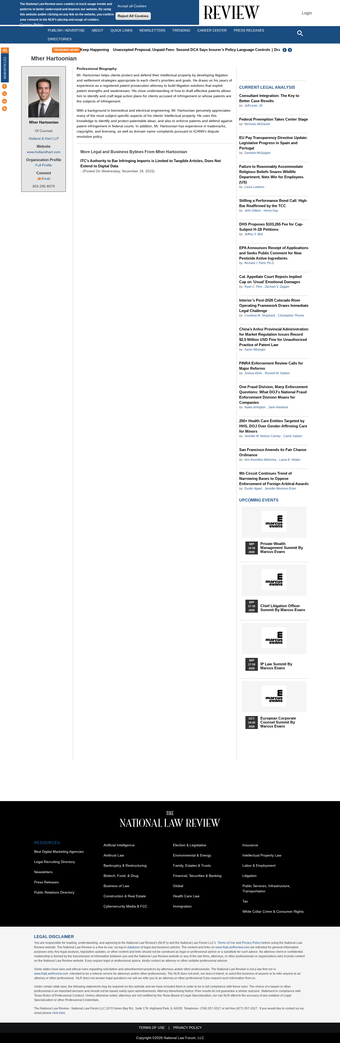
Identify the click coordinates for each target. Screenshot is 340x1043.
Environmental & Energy (192, 855)
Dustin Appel (253, 488)
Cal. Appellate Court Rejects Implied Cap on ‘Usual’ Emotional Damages (270, 279)
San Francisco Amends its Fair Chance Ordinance (272, 452)
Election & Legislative (189, 845)
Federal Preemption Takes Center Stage (273, 119)
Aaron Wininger (255, 349)
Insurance (250, 845)
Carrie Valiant (292, 436)
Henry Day (271, 210)
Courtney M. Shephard (259, 315)
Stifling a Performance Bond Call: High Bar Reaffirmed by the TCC (273, 203)
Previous (285, 50)
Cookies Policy (31, 25)
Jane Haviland (278, 407)
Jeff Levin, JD (253, 105)
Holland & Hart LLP (44, 138)
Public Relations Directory (54, 892)
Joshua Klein (253, 373)
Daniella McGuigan (257, 153)
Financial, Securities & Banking (197, 876)
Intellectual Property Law (261, 855)
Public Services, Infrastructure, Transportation (266, 888)
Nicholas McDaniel (257, 124)
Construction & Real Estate (125, 896)
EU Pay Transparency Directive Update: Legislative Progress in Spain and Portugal (273, 143)
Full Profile (43, 165)
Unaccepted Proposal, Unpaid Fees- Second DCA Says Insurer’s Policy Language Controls (168, 49)
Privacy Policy (251, 943)
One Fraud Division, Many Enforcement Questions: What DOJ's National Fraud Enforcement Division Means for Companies (273, 395)
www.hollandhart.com (43, 152)
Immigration (182, 906)
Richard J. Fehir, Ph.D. (259, 263)
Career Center (212, 30)
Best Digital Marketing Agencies (59, 852)
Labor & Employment (259, 865)
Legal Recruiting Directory (54, 862)
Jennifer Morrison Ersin (280, 488)
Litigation (249, 876)
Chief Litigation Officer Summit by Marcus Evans (282, 608)
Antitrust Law (114, 855)
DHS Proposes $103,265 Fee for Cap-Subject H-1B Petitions (271, 226)
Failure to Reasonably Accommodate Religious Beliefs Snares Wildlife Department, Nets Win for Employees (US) (271, 174)
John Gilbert (252, 210)
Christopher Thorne (291, 315)
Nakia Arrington (255, 407)
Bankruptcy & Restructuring (125, 865)
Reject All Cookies (133, 16)
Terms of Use (226, 943)
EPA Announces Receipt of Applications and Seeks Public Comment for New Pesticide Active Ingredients (273, 253)
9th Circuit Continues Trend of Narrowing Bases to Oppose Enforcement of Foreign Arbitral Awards (274, 478)
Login (307, 13)
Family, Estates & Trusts (192, 865)
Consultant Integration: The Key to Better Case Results (269, 98)
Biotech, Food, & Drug (121, 876)
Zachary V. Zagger (277, 286)
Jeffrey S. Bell (253, 234)
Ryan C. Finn (253, 286)
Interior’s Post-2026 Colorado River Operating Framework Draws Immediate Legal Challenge (273, 305)
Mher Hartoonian (43, 122)
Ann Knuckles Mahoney (260, 459)
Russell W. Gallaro (277, 373)
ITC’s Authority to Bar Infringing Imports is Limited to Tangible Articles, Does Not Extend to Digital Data (150, 163)
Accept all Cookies (131, 6)
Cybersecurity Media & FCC (125, 906)
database (133, 947)
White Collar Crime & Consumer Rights (273, 911)
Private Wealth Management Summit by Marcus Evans (281, 548)
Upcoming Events (259, 500)
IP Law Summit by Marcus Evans (276, 666)
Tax (245, 901)
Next (290, 50)
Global (178, 886)
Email (46, 179)
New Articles (5, 68)
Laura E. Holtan (289, 459)
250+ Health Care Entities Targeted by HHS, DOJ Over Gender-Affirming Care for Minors (273, 426)
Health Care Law (186, 896)
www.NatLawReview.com (232, 947)
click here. (59, 1013)
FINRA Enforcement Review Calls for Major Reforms (271, 365)
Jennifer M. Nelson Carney (262, 436)
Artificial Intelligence (119, 845)
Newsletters (152, 30)
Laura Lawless (254, 187)
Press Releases (46, 882)
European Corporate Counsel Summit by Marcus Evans (278, 722)
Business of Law (116, 886)
